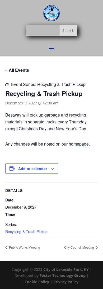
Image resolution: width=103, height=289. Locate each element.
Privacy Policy (65, 281)
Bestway (13, 115)
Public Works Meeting (24, 247)
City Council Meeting (79, 247)
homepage (79, 144)
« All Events (17, 70)
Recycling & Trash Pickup (26, 231)
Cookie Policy (37, 281)
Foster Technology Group (63, 275)
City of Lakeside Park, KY (66, 269)
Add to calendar (32, 168)
